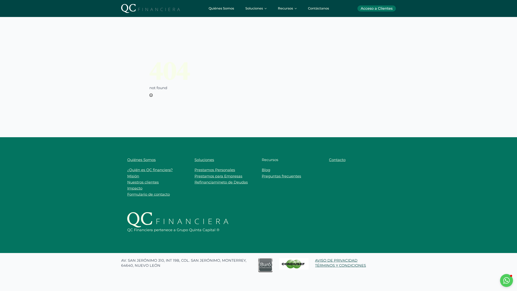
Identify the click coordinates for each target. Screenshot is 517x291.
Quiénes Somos (221, 8)
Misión (133, 176)
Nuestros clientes (143, 182)
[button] (506, 280)
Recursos (285, 8)
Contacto (337, 160)
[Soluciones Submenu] (266, 8)
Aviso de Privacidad (336, 260)
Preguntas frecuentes (281, 176)
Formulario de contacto (148, 194)
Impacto (134, 188)
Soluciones (254, 8)
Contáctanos (318, 8)
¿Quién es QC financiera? (150, 170)
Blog (266, 170)
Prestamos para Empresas (218, 176)
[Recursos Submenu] (296, 8)
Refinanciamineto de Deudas (221, 182)
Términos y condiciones (340, 265)
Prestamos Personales (214, 170)
